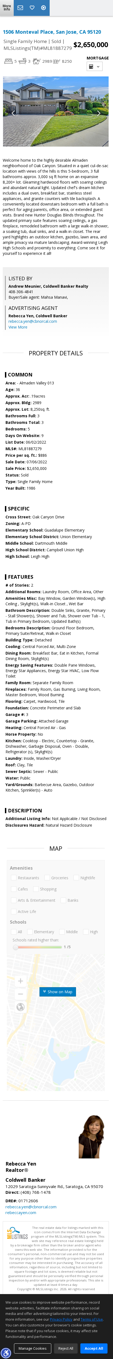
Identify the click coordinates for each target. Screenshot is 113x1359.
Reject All (65, 1348)
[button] (6, 1353)
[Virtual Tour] (44, 8)
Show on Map (59, 991)
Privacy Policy (61, 1319)
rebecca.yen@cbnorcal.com (33, 321)
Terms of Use (92, 1319)
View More (18, 327)
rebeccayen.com (20, 1212)
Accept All (94, 1348)
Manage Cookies (33, 1348)
